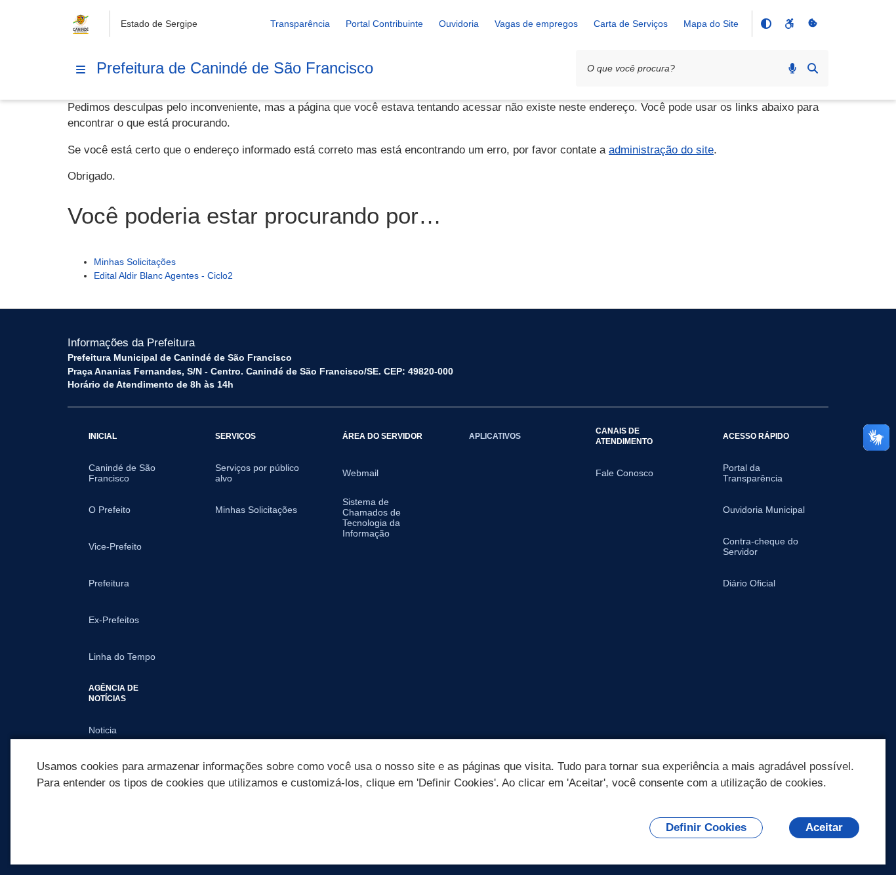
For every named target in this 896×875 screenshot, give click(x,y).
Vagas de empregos (536, 23)
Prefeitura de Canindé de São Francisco (234, 68)
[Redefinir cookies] (812, 23)
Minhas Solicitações (135, 261)
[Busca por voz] (792, 68)
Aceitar (824, 827)
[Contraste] (765, 23)
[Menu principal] (81, 69)
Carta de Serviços (631, 23)
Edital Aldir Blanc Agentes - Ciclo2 (163, 275)
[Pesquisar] (812, 68)
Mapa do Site (711, 23)
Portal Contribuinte (384, 23)
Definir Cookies (706, 827)
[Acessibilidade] (789, 23)
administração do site (661, 150)
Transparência (300, 23)
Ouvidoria (459, 23)
